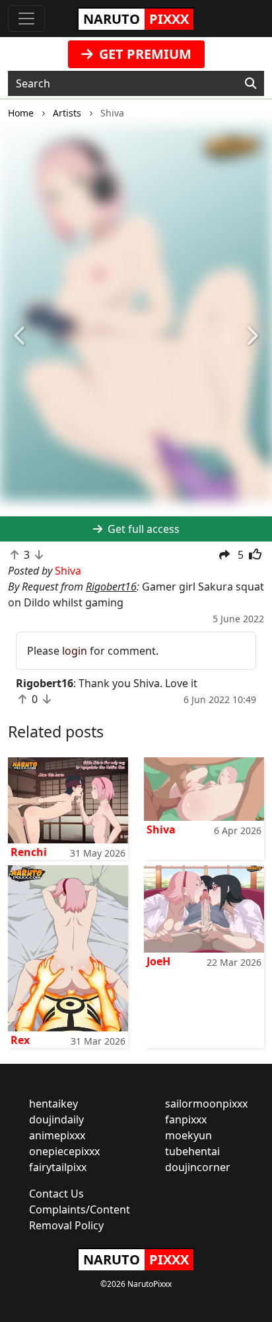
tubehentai (192, 1151)
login (74, 650)
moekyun (188, 1135)
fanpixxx (186, 1119)
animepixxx (57, 1135)
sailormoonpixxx (206, 1103)
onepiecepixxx (64, 1151)
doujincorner (197, 1167)
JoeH (158, 961)
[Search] (250, 83)
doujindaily (56, 1119)
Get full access (142, 529)
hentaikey (53, 1103)
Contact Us (56, 1193)
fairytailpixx (57, 1167)
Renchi (29, 852)
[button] (20, 336)
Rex (20, 1040)
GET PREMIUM (143, 54)
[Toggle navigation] (26, 18)
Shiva (161, 829)
